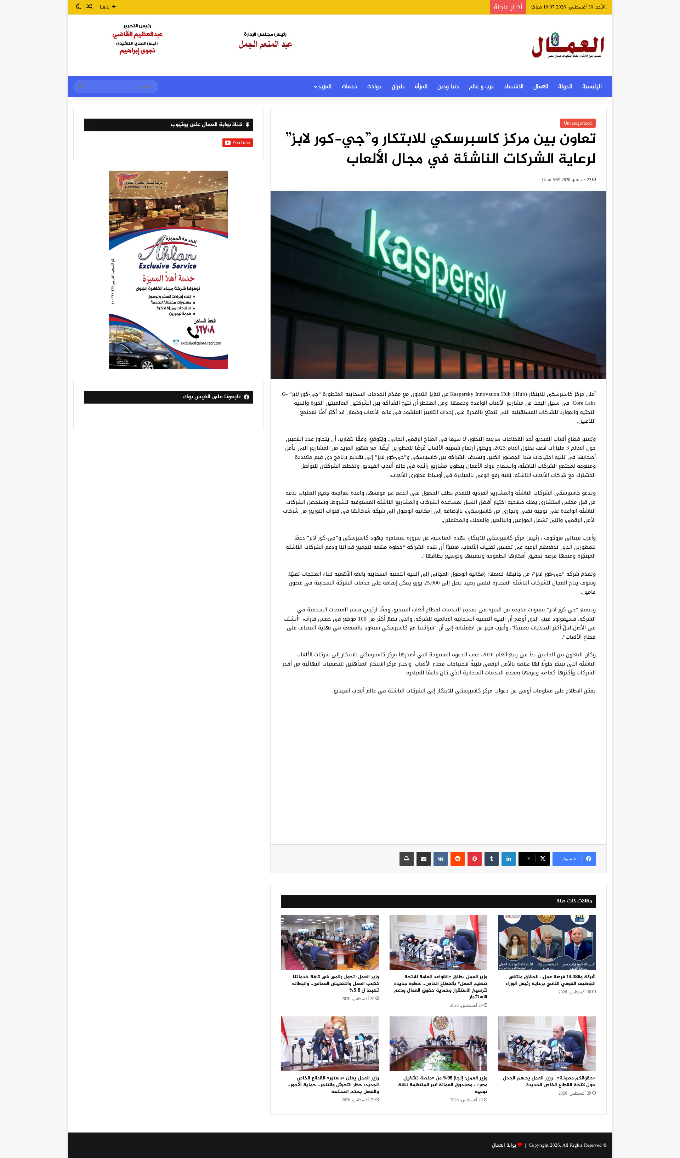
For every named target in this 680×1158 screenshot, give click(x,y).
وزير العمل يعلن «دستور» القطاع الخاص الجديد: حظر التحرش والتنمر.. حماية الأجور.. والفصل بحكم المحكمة (333, 1085)
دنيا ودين (448, 86)
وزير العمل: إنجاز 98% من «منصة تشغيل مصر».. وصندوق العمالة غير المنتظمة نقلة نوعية (442, 1085)
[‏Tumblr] (491, 859)
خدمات (349, 86)
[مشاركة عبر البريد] (423, 859)
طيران (398, 86)
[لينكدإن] (509, 859)
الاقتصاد (513, 86)
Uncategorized (578, 123)
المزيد (325, 86)
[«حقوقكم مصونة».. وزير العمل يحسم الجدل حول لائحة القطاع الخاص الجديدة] (547, 1044)
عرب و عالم (481, 86)
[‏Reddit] (457, 859)
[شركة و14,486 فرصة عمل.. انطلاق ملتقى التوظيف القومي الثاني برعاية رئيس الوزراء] (547, 942)
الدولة (565, 86)
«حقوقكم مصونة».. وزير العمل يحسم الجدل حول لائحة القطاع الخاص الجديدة (549, 1081)
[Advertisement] (438, 773)
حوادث (374, 86)
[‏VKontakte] (441, 859)
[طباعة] (407, 859)
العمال (540, 86)
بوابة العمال (504, 1145)
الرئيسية (592, 86)
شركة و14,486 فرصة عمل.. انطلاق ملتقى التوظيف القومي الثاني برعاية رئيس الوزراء (550, 980)
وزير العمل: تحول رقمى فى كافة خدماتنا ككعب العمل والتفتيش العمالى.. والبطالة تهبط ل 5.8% (335, 983)
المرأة (421, 86)
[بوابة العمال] (569, 45)
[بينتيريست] (475, 859)
